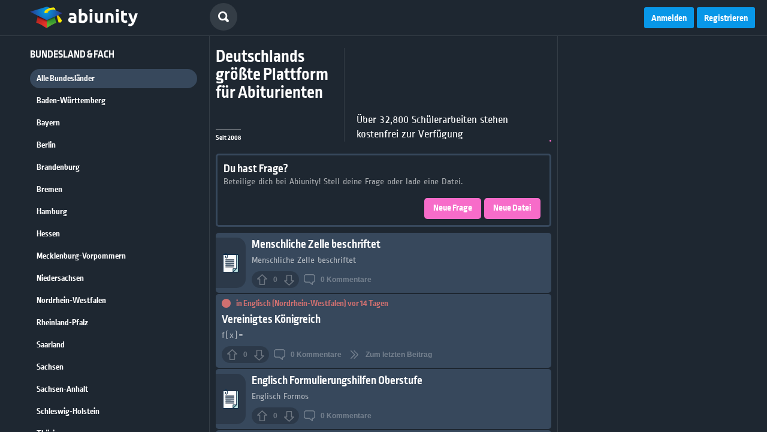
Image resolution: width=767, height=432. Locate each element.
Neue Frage (452, 208)
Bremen (49, 189)
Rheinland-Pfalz (62, 322)
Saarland (51, 345)
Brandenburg (58, 167)
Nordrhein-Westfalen (71, 300)
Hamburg (52, 211)
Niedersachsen (60, 278)
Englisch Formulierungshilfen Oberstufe (337, 380)
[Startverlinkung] (84, 18)
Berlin (46, 145)
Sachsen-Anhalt (62, 389)
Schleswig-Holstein (68, 411)
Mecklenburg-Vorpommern (81, 256)
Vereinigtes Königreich (271, 319)
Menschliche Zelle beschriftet (316, 244)
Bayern (48, 123)
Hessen (48, 234)
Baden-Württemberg (71, 100)
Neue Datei (512, 208)
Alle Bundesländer (66, 78)
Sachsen (50, 367)
